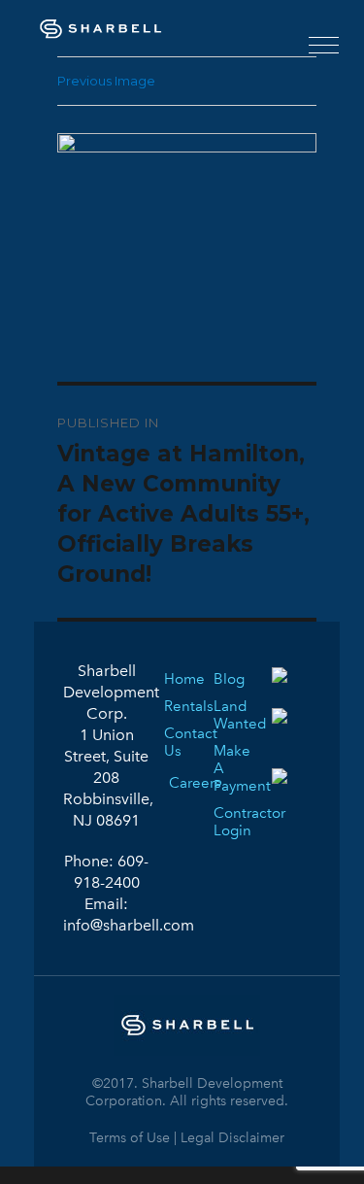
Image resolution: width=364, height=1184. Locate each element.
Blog (226, 679)
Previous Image (106, 80)
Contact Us (176, 742)
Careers (177, 779)
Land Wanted (226, 714)
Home (176, 679)
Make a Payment (226, 768)
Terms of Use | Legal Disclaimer (186, 1138)
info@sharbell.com (128, 925)
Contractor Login (226, 821)
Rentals (176, 706)
